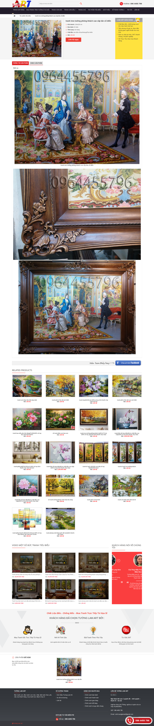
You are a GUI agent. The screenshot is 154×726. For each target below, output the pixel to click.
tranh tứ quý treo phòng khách (127, 466)
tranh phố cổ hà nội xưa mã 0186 (127, 400)
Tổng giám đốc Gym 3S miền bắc (127, 570)
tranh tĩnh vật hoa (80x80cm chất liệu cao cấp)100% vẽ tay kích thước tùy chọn (127, 434)
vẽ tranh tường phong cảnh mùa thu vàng (60, 500)
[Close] (13, 13)
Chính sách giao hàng (91, 700)
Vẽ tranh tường (118, 10)
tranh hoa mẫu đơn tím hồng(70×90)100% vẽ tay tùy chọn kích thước (27, 434)
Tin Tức (129, 10)
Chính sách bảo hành (91, 695)
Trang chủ (82, 10)
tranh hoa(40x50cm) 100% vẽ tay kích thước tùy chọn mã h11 (93, 400)
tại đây (14, 665)
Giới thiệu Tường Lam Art (64, 695)
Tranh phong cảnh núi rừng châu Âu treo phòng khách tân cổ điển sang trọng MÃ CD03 (37, 574)
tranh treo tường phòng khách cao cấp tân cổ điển (69, 680)
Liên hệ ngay (73, 39)
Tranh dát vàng (18, 10)
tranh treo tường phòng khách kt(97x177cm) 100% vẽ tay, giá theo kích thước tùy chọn (93, 434)
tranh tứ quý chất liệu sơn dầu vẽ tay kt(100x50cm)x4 (94, 467)
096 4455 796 (142, 720)
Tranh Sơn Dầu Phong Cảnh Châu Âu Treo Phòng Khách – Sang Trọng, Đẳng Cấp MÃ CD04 (71, 574)
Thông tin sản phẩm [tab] (20, 63)
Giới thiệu (106, 10)
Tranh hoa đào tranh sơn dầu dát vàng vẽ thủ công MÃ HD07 (29, 601)
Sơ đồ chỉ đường (62, 697)
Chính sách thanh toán (92, 697)
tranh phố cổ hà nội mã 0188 (60, 400)
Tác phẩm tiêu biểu (94, 10)
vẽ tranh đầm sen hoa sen (60, 433)
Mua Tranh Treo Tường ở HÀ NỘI (37, 10)
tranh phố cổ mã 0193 (93, 500)
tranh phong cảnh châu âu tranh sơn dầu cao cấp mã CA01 (95, 601)
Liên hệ (136, 10)
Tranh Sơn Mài (57, 10)
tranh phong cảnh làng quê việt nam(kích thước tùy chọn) (60, 533)
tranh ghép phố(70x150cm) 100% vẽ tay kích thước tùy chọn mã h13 (27, 467)
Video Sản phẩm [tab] (36, 63)
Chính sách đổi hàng (91, 703)
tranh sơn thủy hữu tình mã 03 (127, 500)
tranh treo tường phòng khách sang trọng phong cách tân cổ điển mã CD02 (100, 574)
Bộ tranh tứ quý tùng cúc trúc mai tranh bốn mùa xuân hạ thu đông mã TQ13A (67, 601)
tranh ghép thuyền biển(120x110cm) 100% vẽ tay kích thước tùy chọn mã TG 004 (27, 533)
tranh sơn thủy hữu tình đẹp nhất (27, 400)
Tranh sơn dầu (69, 10)
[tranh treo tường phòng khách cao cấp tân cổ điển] (36, 38)
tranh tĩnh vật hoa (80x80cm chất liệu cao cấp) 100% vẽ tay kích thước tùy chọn (60, 467)
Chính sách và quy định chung (94, 706)
